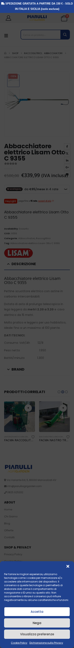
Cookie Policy (19, 643)
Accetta (37, 612)
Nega (37, 623)
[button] (68, 566)
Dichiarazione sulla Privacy (46, 643)
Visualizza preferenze (37, 634)
